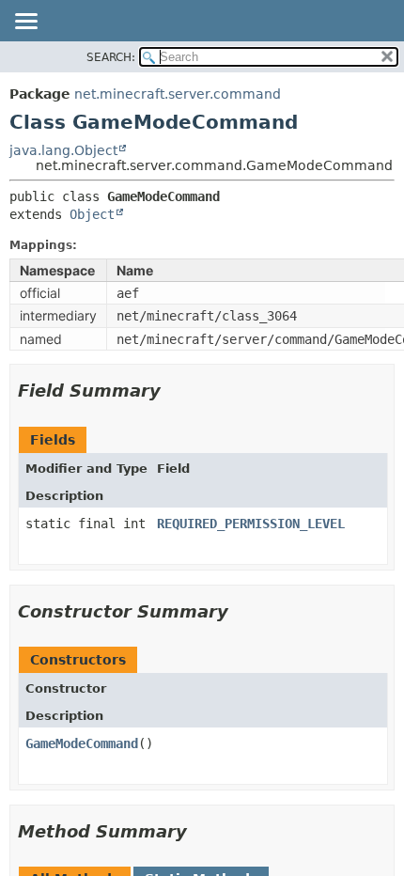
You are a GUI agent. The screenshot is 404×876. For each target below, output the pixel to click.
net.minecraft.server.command (177, 94)
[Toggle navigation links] (25, 22)
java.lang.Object (63, 150)
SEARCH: (110, 57)
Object (92, 214)
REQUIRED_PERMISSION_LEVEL (251, 523)
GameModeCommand (81, 743)
